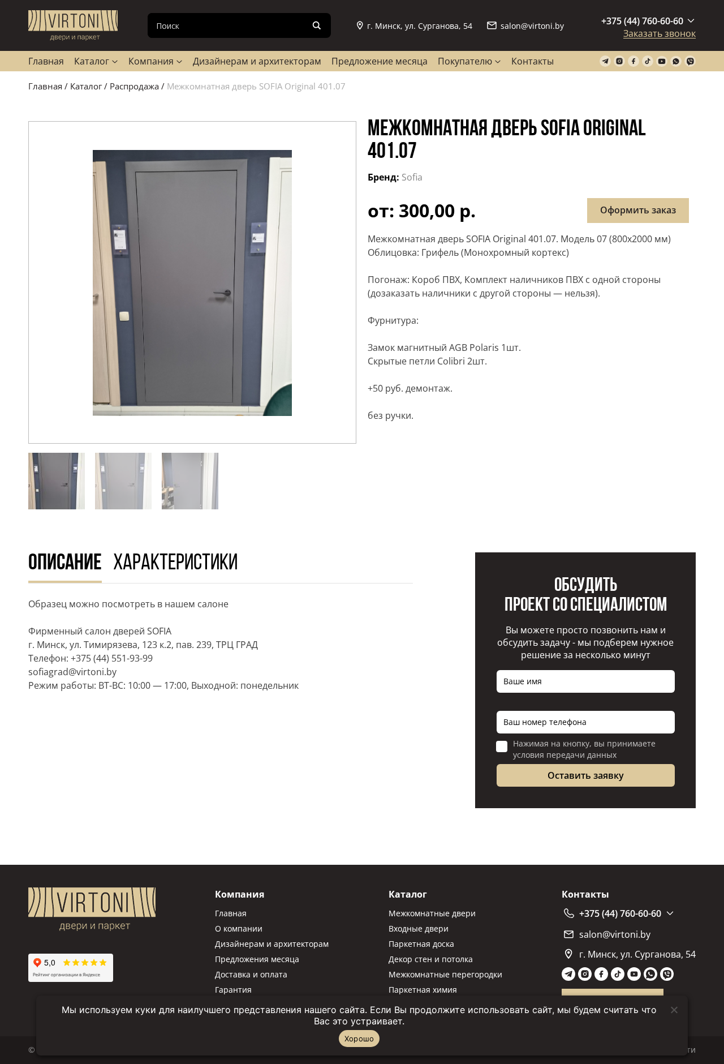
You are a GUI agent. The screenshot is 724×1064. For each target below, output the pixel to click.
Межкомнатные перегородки (445, 974)
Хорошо (359, 1038)
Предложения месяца (257, 959)
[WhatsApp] (676, 61)
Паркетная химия (423, 989)
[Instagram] (619, 61)
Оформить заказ (638, 210)
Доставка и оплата (251, 974)
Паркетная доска (421, 943)
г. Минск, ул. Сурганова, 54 (419, 25)
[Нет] (673, 1009)
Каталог (91, 61)
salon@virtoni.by (532, 25)
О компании (238, 928)
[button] (192, 282)
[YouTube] (661, 61)
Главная (46, 61)
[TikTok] (647, 61)
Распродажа (134, 86)
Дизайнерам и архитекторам (257, 61)
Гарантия (233, 989)
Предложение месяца (379, 61)
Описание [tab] (65, 563)
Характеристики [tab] (175, 563)
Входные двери (419, 928)
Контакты (532, 61)
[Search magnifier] (316, 25)
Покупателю (465, 61)
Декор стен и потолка (431, 959)
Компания (151, 61)
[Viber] (690, 61)
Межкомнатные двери (432, 913)
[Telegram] (605, 61)
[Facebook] (633, 61)
